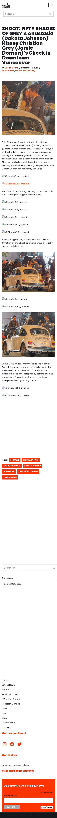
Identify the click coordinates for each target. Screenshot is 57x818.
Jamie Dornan (10, 477)
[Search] (50, 14)
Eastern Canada (11, 703)
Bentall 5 (14, 460)
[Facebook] (12, 744)
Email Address (11, 795)
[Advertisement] (28, 530)
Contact (6, 727)
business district (11, 466)
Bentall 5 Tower (30, 460)
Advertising (9, 722)
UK (4, 713)
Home (5, 680)
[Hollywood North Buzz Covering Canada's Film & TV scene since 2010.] (6, 5)
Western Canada (12, 699)
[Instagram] (4, 744)
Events (5, 689)
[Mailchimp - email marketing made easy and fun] (47, 808)
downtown (8, 471)
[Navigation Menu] (51, 5)
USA (5, 708)
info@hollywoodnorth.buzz (15, 765)
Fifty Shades (8, 70)
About (5, 717)
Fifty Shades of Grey (25, 70)
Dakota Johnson (32, 466)
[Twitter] (19, 744)
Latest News (8, 684)
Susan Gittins (11, 68)
